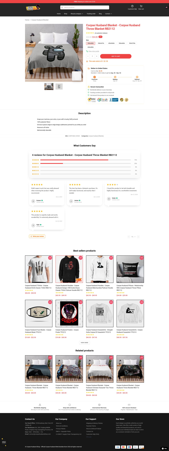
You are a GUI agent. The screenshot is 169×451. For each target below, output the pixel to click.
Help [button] (165, 448)
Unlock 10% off (4, 442)
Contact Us (89, 431)
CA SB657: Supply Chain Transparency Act (68, 434)
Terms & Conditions (62, 426)
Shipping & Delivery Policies (94, 423)
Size (87, 40)
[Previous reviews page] (129, 237)
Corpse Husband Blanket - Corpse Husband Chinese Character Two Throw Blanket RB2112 (99, 387)
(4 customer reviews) (101, 33)
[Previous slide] (28, 53)
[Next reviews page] (138, 237)
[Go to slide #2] (59, 86)
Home (27, 20)
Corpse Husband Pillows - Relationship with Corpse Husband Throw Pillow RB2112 (130, 288)
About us (58, 423)
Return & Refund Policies (93, 428)
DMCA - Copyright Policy (63, 431)
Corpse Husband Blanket (39, 20)
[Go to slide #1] (49, 86)
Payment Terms (91, 426)
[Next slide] (80, 53)
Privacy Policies (60, 428)
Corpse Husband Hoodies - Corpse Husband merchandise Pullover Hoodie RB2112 (99, 288)
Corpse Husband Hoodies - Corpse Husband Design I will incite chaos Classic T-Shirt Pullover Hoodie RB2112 (69, 288)
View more (84, 342)
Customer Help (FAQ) (92, 434)
